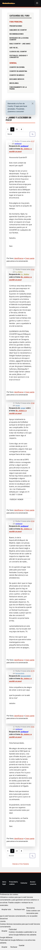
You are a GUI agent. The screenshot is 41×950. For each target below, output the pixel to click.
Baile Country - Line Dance (19, 44)
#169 (32, 521)
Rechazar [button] (13, 947)
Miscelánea (14, 83)
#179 (32, 671)
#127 (32, 141)
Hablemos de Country (18, 30)
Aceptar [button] (4, 931)
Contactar (23, 883)
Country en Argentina (18, 71)
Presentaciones (15, 26)
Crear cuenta (29, 258)
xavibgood (18, 143)
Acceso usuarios (33, 883)
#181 (32, 727)
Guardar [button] (21, 945)
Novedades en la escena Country (18, 39)
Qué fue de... (14, 48)
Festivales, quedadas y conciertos (18, 56)
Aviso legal (4, 883)
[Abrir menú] (37, 3)
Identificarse (18, 258)
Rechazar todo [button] (19, 909)
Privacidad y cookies (13, 883)
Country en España (16, 67)
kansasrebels (19, 673)
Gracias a (15, 864)
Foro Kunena (24, 864)
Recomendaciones (16, 34)
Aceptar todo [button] (6, 909)
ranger (17, 405)
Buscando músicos (16, 79)
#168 (32, 403)
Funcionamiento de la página (18, 88)
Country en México (16, 75)
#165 (32, 269)
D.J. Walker (19, 272)
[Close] (32, 103)
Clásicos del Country (18, 52)
